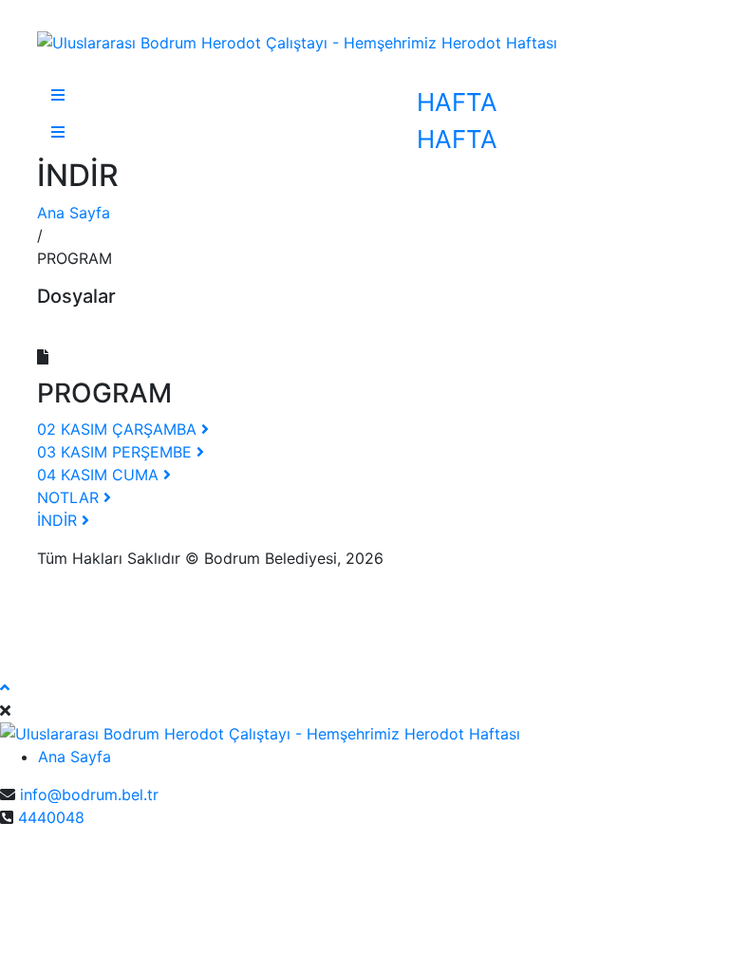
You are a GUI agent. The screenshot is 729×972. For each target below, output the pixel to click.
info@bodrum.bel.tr (89, 794)
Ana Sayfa (73, 212)
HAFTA (457, 102)
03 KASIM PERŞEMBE (116, 451)
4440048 (51, 817)
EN (10, 855)
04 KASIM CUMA (100, 474)
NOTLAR (70, 497)
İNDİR (59, 520)
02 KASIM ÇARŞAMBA (119, 429)
